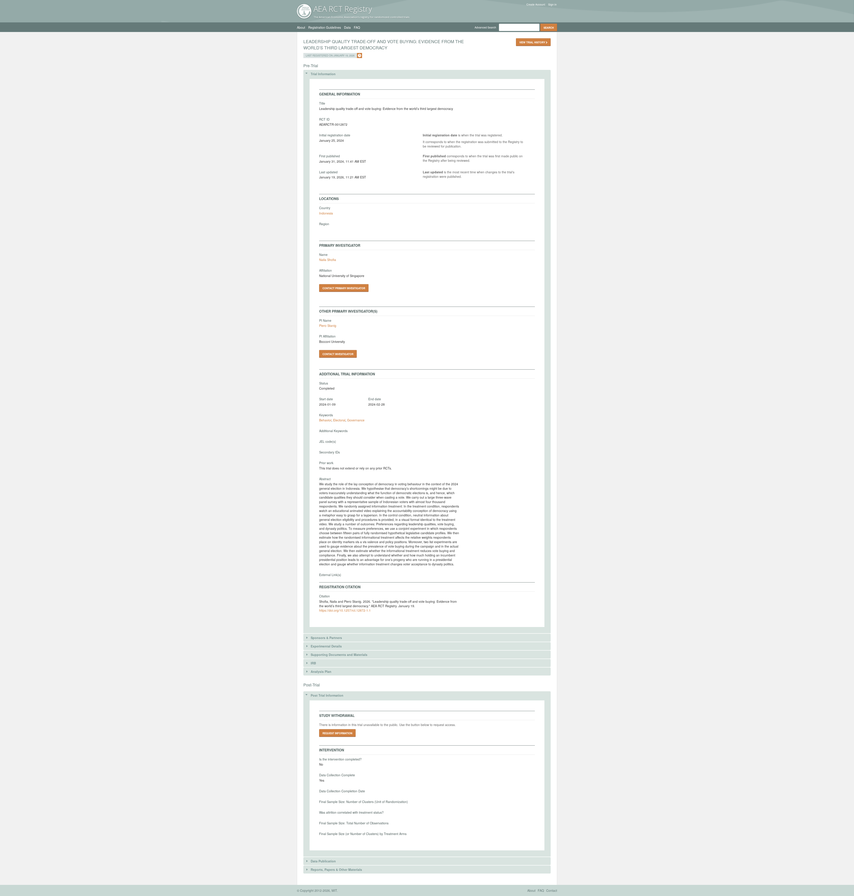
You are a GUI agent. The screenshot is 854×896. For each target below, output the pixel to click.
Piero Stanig (327, 325)
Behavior (325, 420)
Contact (551, 890)
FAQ (357, 27)
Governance (356, 420)
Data (347, 27)
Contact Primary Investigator (343, 288)
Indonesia (326, 213)
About (301, 27)
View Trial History (532, 42)
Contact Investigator (337, 354)
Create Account (535, 4)
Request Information (337, 733)
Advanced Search (485, 27)
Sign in (552, 4)
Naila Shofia (327, 259)
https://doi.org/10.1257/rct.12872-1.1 (345, 610)
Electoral (339, 420)
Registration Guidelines (324, 27)
